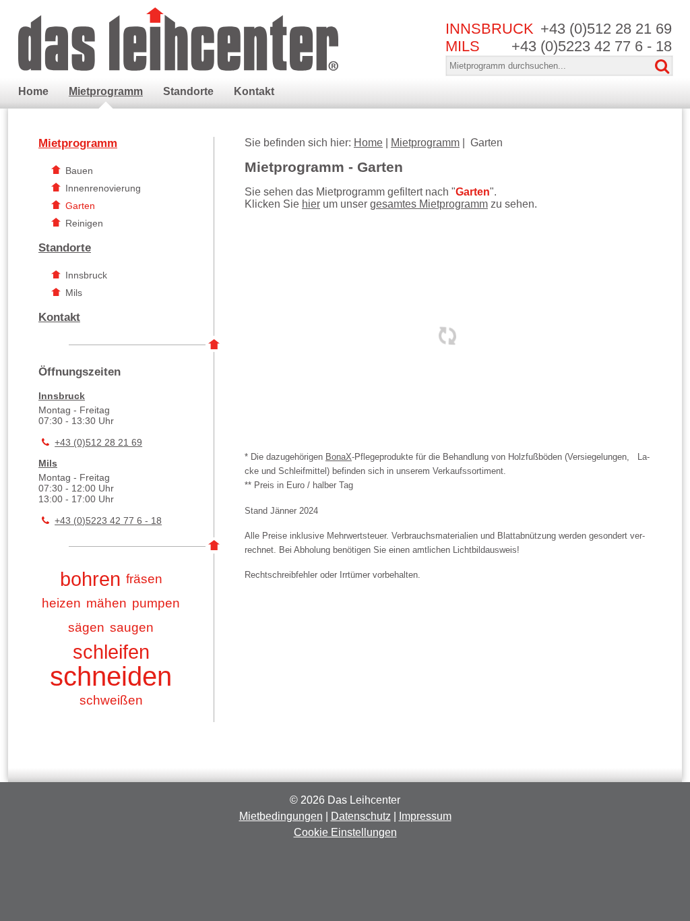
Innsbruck (86, 275)
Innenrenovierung (103, 188)
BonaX (338, 457)
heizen (61, 603)
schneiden (111, 676)
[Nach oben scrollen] (642, 853)
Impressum (425, 816)
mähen (106, 603)
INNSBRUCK (489, 28)
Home (368, 142)
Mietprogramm (77, 143)
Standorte (64, 247)
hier (311, 204)
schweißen (111, 700)
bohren (90, 579)
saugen (132, 627)
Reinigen (84, 223)
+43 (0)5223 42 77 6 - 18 (591, 46)
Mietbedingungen (281, 816)
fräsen (144, 579)
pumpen (156, 603)
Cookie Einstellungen (345, 832)
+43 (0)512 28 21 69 (606, 28)
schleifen (111, 652)
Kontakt (59, 317)
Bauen (79, 170)
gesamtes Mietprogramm (429, 204)
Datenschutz (361, 816)
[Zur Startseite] (178, 37)
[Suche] (662, 66)
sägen (86, 627)
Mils (73, 292)
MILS (462, 46)
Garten (80, 205)
